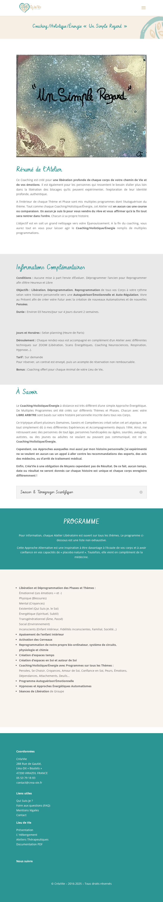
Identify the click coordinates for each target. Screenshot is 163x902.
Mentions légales (27, 810)
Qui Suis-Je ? (24, 801)
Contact (21, 815)
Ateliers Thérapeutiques (32, 839)
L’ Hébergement (26, 835)
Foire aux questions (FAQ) (33, 805)
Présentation (24, 830)
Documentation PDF (29, 844)
